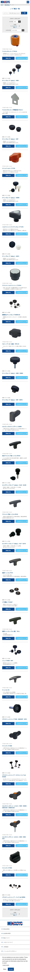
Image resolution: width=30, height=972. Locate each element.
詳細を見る (8, 58)
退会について (6, 938)
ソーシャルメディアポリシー (10, 951)
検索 (25, 13)
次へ (14, 27)
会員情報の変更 (6, 933)
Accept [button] (11, 969)
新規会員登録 (6, 929)
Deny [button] (4, 969)
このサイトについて (8, 942)
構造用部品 (7, 4)
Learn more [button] (6, 965)
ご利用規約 (5, 946)
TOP (2, 4)
